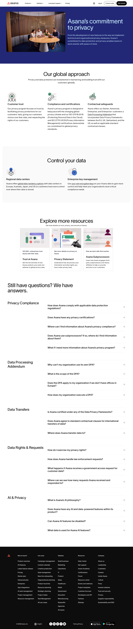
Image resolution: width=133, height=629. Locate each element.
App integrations (24, 587)
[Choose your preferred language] (94, 3)
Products (28, 3)
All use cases (42, 602)
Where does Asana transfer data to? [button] (66, 433)
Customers (102, 568)
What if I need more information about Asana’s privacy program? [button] (81, 347)
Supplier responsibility (106, 598)
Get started (121, 3)
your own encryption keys (83, 184)
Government (62, 591)
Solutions (39, 3)
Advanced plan (23, 580)
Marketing (61, 565)
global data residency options (31, 184)
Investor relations (104, 587)
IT (58, 572)
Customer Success (84, 591)
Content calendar (44, 565)
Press (100, 583)
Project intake (42, 595)
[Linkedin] (54, 623)
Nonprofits (61, 602)
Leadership (102, 565)
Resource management (26, 598)
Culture (100, 580)
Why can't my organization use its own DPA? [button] (71, 364)
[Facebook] (61, 623)
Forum (80, 576)
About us (101, 561)
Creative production (45, 568)
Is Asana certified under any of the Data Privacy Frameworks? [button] (80, 412)
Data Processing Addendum (100, 114)
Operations (62, 568)
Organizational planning (46, 580)
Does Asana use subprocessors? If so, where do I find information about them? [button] (82, 337)
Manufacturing (63, 598)
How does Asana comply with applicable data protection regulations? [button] (78, 307)
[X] (50, 623)
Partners (81, 598)
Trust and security (104, 591)
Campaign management (46, 561)
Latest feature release (25, 568)
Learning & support (54, 3)
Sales (60, 580)
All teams (61, 610)
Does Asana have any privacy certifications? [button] (71, 317)
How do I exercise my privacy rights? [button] (67, 450)
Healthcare (62, 583)
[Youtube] (64, 623)
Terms (75, 624)
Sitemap (81, 602)
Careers (101, 572)
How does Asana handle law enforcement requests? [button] (75, 459)
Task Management (44, 598)
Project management (25, 595)
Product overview (24, 561)
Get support (82, 565)
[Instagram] (57, 623)
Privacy (100, 595)
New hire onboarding (45, 576)
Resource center (83, 580)
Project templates (84, 587)
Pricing (67, 3)
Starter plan (22, 576)
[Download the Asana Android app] (108, 624)
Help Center (82, 561)
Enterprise (21, 583)
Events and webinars (85, 583)
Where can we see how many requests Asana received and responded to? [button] (79, 481)
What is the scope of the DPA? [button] (63, 374)
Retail (60, 587)
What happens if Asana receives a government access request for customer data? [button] (82, 469)
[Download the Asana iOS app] (96, 624)
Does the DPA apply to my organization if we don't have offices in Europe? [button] (82, 384)
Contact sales (109, 3)
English (39, 624)
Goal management (44, 572)
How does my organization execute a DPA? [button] (70, 395)
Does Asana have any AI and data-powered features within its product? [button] (80, 510)
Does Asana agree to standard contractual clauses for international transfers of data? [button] (83, 422)
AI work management (25, 591)
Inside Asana (102, 576)
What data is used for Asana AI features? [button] (69, 530)
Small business (63, 561)
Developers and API (85, 595)
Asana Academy (84, 568)
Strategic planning (44, 591)
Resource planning (44, 587)
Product (60, 576)
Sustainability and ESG (106, 602)
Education (61, 595)
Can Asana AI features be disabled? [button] (67, 521)
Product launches (44, 583)
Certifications (82, 572)
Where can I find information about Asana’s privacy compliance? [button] (82, 326)
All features (22, 565)
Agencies (61, 606)
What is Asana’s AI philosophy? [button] (64, 500)
